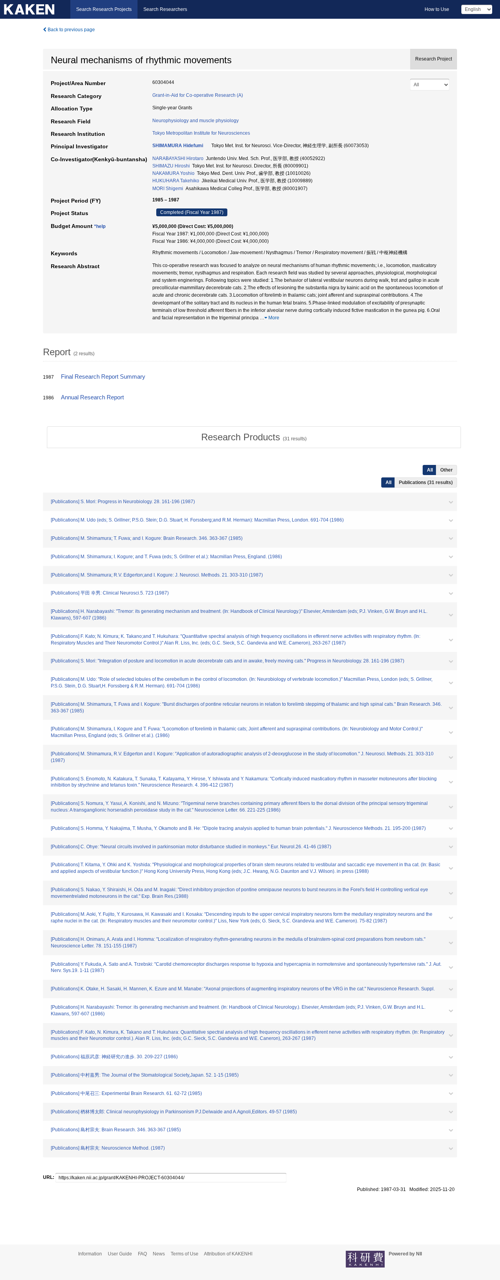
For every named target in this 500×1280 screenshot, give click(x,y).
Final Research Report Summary (103, 377)
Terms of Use (184, 1254)
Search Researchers (165, 9)
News (159, 1254)
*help (99, 226)
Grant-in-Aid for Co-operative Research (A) (197, 95)
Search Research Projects (104, 9)
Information (90, 1254)
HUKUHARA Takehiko (175, 180)
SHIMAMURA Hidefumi (177, 145)
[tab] (254, 437)
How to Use (437, 9)
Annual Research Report (92, 397)
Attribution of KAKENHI (228, 1254)
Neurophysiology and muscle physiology (195, 120)
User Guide (120, 1254)
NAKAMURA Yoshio (173, 173)
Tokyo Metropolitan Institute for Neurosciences (201, 133)
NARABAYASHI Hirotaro (178, 158)
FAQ (142, 1254)
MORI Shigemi (167, 188)
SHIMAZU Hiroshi (171, 166)
